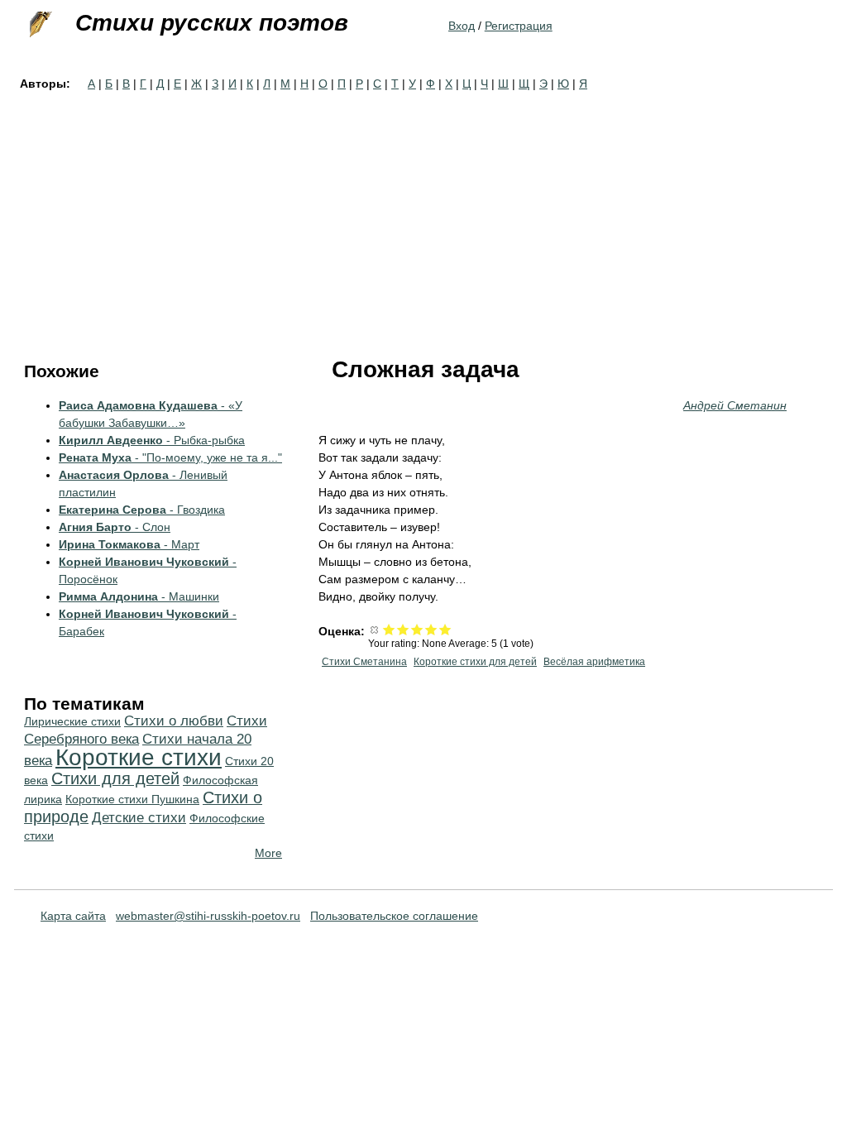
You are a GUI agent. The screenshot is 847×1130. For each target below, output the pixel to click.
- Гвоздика (142, 509)
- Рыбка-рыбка (152, 440)
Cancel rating (375, 629)
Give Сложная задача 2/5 (403, 629)
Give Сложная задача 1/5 (389, 629)
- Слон (114, 527)
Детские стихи (139, 818)
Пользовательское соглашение (394, 915)
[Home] (39, 25)
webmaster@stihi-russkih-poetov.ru (208, 915)
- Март (129, 544)
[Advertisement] (423, 217)
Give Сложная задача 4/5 (431, 629)
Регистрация (519, 25)
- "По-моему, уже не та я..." (170, 457)
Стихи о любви (173, 721)
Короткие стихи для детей (475, 662)
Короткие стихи (138, 757)
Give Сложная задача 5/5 (445, 629)
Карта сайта (73, 915)
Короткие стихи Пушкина (132, 799)
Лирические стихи (72, 721)
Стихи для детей (115, 778)
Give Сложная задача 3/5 (417, 629)
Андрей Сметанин (735, 405)
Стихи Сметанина (364, 662)
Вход (461, 25)
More (268, 852)
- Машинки (139, 596)
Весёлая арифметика (594, 662)
